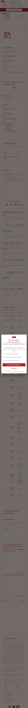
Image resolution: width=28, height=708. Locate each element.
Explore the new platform (14, 365)
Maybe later (14, 368)
